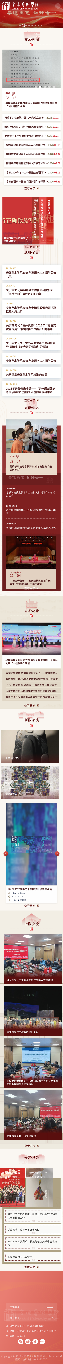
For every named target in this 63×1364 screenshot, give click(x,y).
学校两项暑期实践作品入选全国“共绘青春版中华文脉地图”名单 (31, 104)
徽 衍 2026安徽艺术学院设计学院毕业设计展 (31, 892)
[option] (31, 80)
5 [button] (54, 87)
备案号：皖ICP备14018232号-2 (38, 1357)
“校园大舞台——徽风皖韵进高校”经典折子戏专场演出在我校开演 (30, 586)
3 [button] (45, 87)
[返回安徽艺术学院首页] (20, 3)
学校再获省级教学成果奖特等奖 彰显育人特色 (31, 529)
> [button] (53, 746)
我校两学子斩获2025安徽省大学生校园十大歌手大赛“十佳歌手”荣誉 (31, 663)
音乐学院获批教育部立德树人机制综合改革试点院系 (30, 496)
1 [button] (36, 87)
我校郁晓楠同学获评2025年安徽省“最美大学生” (31, 470)
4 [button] (49, 87)
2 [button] (40, 87)
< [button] (5, 855)
